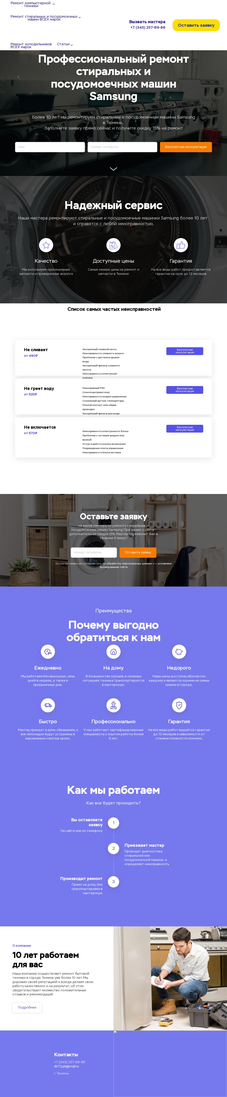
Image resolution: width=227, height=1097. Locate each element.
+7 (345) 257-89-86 (148, 27)
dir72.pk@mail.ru (66, 1066)
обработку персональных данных (129, 563)
